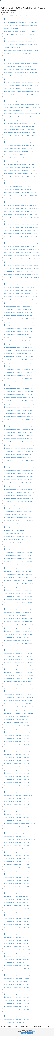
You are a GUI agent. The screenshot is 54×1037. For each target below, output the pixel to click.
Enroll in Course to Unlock (27, 1033)
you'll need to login (32, 1031)
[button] (1, 1)
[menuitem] (1, 3)
